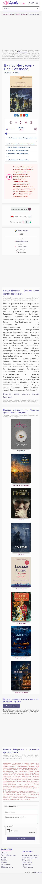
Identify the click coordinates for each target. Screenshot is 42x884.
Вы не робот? (8, 826)
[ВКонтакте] (15, 115)
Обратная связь (7, 867)
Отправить (21, 838)
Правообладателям (8, 855)
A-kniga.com (38, 872)
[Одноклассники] (21, 115)
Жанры (4, 857)
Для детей (26, 860)
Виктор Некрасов (22, 241)
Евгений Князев (21, 246)
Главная (4, 853)
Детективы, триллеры (30, 857)
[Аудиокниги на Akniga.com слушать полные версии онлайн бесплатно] (14, 2)
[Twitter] (26, 115)
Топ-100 (4, 860)
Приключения (27, 865)
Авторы (4, 862)
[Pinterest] (24, 115)
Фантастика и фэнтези (30, 855)
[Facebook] (18, 115)
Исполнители (6, 865)
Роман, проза (23, 52)
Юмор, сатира (27, 867)
